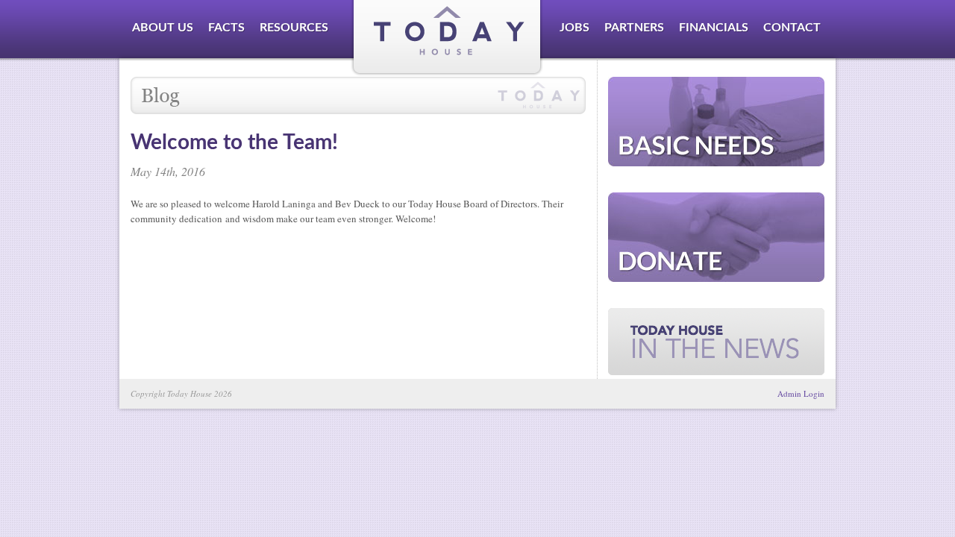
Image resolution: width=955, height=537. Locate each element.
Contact (792, 28)
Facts (226, 28)
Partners (634, 28)
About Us (162, 28)
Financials (713, 28)
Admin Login (800, 393)
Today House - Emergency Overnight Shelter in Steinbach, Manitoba (448, 38)
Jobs (574, 28)
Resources (294, 28)
